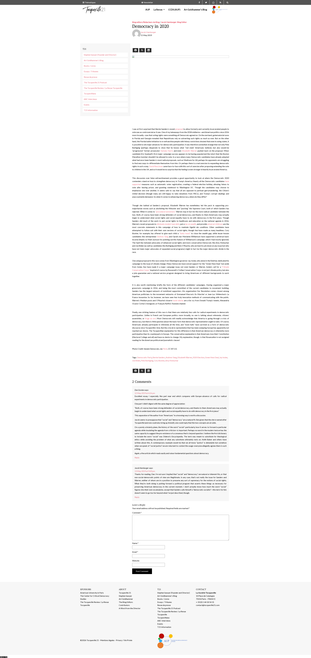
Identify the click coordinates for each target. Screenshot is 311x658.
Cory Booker (159, 360)
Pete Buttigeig (147, 360)
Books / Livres (90, 66)
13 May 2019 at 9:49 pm (145, 471)
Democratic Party (144, 357)
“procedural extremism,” (166, 211)
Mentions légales (107, 640)
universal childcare (215, 224)
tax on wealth (190, 224)
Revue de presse (90, 77)
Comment (137, 512)
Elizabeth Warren (189, 151)
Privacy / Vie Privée (124, 640)
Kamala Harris (167, 151)
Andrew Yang (162, 236)
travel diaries (178, 300)
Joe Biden (136, 360)
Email (135, 552)
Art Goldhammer (126, 599)
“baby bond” (184, 233)
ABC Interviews (90, 99)
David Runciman (156, 166)
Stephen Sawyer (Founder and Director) (100, 55)
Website (135, 560)
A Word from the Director (129, 608)
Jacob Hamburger (148, 32)
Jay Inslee (223, 357)
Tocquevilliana (90, 93)
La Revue (158, 9)
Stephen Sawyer (125, 596)
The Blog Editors (126, 602)
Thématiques (90, 2)
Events (86, 105)
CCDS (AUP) (174, 9)
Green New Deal (212, 357)
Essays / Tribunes (91, 71)
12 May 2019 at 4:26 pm (145, 393)
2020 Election (198, 357)
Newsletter (148, 2)
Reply (137, 457)
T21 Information (91, 110)
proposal (179, 129)
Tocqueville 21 (125, 593)
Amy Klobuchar (171, 360)
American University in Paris (92, 593)
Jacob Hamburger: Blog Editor (174, 22)
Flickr (165, 349)
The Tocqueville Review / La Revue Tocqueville (103, 88)
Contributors (124, 605)
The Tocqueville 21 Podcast (95, 82)
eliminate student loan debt (168, 224)
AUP (147, 9)
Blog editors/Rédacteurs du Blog (146, 22)
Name (135, 543)
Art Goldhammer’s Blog (195, 9)
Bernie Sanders (159, 357)
